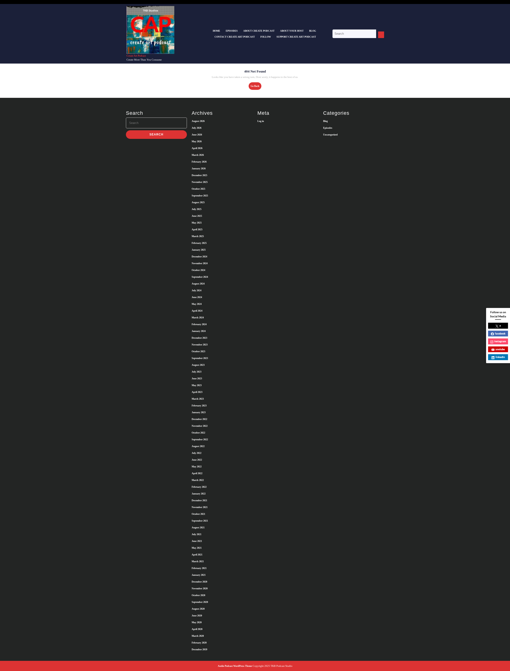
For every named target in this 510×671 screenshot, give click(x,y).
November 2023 (200, 344)
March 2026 (198, 155)
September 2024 (200, 277)
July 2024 (196, 290)
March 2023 (198, 398)
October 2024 (198, 270)
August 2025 (198, 202)
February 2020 (199, 642)
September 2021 (200, 520)
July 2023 (196, 371)
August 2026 (198, 121)
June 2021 (197, 541)
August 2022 (198, 446)
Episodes (232, 30)
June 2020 (197, 615)
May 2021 (197, 547)
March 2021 (198, 561)
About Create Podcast (259, 30)
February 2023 (199, 405)
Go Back (256, 87)
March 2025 (198, 236)
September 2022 (200, 439)
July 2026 (196, 128)
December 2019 (199, 649)
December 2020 (199, 581)
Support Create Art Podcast (296, 36)
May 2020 (197, 622)
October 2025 (198, 188)
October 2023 (198, 351)
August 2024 (198, 283)
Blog (312, 30)
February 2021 (199, 568)
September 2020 (200, 602)
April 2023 (197, 392)
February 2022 (199, 487)
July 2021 (196, 534)
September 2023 (200, 358)
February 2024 (199, 324)
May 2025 (197, 222)
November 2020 (200, 588)
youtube (500, 349)
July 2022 (196, 453)
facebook (500, 333)
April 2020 (197, 629)
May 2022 (197, 466)
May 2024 (197, 304)
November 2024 (200, 263)
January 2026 (199, 168)
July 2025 (196, 209)
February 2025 (199, 243)
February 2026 (199, 161)
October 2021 (198, 514)
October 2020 (198, 595)
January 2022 (199, 493)
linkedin (500, 357)
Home (216, 30)
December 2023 (199, 337)
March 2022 (198, 480)
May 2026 (197, 141)
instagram (500, 341)
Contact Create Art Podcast (235, 36)
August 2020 (198, 608)
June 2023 (197, 378)
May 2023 (197, 385)
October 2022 (198, 432)
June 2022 (197, 459)
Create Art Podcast (136, 55)
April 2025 (197, 229)
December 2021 (199, 500)
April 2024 (197, 310)
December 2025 (199, 175)
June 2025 (197, 216)
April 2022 (197, 473)
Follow (265, 36)
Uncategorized (330, 134)
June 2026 (197, 134)
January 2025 (199, 249)
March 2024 (198, 317)
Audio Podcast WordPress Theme (235, 666)
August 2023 (198, 365)
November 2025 (200, 182)
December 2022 (199, 419)
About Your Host (292, 30)
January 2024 (199, 331)
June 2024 (197, 297)
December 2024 (199, 256)
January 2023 (199, 412)
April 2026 (197, 148)
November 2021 (200, 507)
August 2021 (198, 527)
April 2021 (197, 554)
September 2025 (200, 195)
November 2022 (200, 426)
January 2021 (199, 575)
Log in (260, 121)
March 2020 (198, 636)
